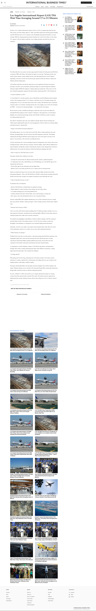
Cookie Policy (29, 600)
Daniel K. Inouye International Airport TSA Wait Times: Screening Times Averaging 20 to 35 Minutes (46, 518)
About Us (29, 592)
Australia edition (90, 6)
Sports (47, 6)
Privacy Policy (30, 598)
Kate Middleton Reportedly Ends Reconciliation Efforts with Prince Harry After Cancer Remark (70, 20)
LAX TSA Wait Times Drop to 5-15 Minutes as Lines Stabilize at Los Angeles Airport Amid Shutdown (46, 433)
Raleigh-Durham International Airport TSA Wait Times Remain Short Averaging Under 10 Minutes (21, 497)
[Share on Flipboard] (49, 25)
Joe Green (13, 23)
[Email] (54, 25)
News (42, 6)
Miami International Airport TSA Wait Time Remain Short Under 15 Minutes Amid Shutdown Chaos (20, 581)
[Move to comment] (56, 25)
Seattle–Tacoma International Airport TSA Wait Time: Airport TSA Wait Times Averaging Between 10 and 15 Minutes (21, 476)
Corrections (29, 602)
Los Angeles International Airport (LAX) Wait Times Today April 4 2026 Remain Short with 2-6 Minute (21, 454)
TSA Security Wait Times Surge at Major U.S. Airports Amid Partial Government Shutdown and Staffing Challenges (46, 560)
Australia (49, 592)
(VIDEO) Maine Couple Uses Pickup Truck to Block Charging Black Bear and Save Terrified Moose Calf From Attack (70, 37)
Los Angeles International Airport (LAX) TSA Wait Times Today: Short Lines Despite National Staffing (21, 412)
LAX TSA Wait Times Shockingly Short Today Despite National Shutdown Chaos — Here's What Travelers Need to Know (46, 454)
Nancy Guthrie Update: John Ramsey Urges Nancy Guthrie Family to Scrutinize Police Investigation (70, 62)
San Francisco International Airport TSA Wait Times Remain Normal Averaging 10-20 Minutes (46, 476)
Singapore (50, 596)
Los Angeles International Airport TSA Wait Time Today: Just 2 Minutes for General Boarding (20, 370)
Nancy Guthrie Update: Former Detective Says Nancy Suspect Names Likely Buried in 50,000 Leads (70, 28)
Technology (52, 6)
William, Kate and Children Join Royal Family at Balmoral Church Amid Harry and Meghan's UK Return (70, 71)
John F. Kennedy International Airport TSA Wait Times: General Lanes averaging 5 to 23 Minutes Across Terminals (46, 581)
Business (37, 6)
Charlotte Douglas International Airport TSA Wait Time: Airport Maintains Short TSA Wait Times (21, 518)
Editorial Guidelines (46, 294)
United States (50, 600)
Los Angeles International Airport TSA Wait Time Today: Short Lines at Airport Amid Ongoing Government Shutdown (20, 433)
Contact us (29, 594)
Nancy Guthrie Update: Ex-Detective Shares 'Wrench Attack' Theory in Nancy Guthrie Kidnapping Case (70, 54)
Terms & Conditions (31, 596)
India (49, 594)
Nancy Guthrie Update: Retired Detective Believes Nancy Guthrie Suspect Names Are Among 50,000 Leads (70, 45)
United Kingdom (51, 598)
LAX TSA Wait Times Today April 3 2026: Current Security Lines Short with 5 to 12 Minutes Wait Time (45, 412)
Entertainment (60, 6)
